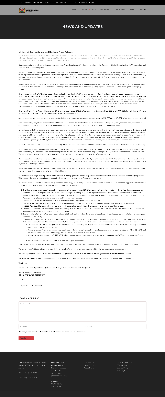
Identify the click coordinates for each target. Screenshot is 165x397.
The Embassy (104, 10)
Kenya (132, 10)
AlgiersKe (24, 286)
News (93, 10)
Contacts (142, 10)
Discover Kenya (119, 10)
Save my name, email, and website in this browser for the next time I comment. (53, 332)
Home (74, 10)
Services (84, 10)
